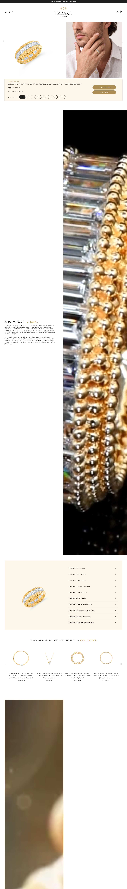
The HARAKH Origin (77, 598)
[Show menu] (5, 11)
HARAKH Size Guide (77, 574)
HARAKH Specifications (79, 586)
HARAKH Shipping (77, 568)
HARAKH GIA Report (78, 592)
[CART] (121, 11)
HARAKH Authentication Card (82, 610)
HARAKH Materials (77, 580)
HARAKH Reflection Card (80, 604)
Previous (3, 41)
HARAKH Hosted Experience (81, 622)
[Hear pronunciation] (13, 12)
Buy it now (104, 92)
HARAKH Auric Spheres (79, 616)
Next (123, 41)
